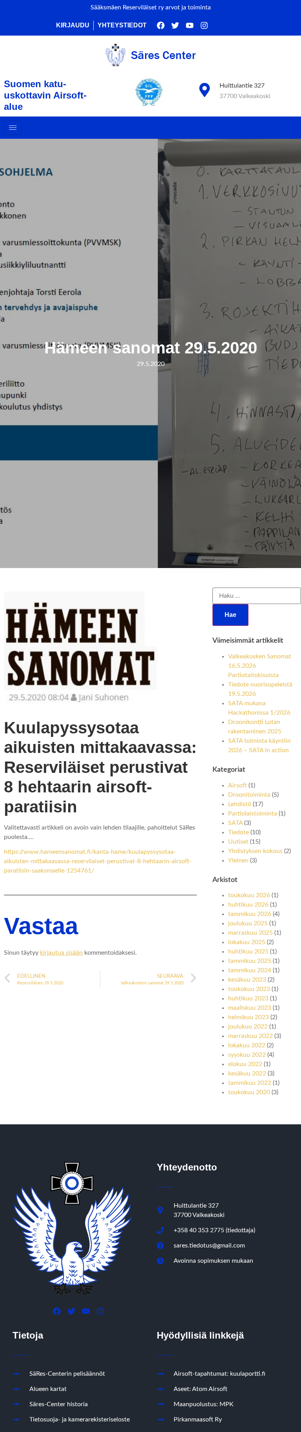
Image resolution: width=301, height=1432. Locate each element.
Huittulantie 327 (242, 85)
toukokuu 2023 (249, 989)
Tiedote (238, 832)
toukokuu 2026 (249, 895)
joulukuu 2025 (248, 923)
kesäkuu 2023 (247, 980)
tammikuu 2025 (249, 961)
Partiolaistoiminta (252, 813)
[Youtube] (189, 25)
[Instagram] (204, 25)
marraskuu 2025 (250, 933)
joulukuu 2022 (248, 1026)
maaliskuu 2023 (249, 1008)
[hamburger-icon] (13, 127)
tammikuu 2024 (249, 970)
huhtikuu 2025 (248, 951)
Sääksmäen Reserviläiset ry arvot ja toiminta (151, 7)
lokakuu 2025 (246, 942)
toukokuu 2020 (249, 1092)
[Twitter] (175, 25)
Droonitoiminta (249, 795)
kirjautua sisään (61, 953)
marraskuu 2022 (250, 1036)
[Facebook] (160, 25)
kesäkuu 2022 (247, 1073)
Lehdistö (239, 804)
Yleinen (238, 860)
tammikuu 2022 (249, 1083)
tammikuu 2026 (249, 914)
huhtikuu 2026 (248, 904)
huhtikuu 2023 (248, 998)
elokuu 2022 (245, 1064)
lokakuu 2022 (246, 1045)
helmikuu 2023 (248, 1017)
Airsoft (237, 785)
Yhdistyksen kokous (255, 851)
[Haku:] (256, 596)
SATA (235, 823)
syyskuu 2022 (247, 1055)
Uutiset (238, 842)
